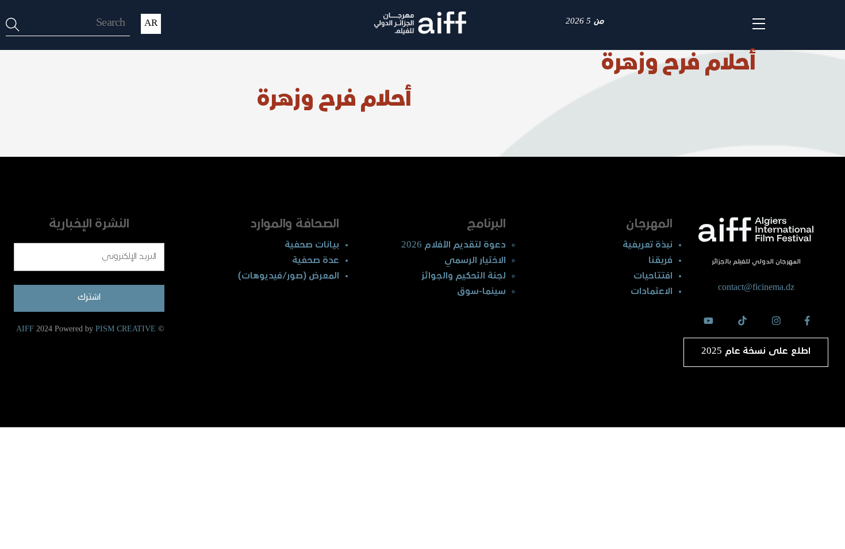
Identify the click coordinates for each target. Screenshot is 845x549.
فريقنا (660, 261)
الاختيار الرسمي (475, 261)
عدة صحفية (315, 261)
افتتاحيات (653, 276)
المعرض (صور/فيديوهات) (288, 276)
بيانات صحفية (312, 245)
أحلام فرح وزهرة (678, 64)
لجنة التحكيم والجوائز (463, 276)
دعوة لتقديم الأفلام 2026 (453, 245)
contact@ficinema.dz (756, 287)
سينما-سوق (481, 292)
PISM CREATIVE (125, 328)
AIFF (25, 328)
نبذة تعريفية (648, 245)
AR (151, 24)
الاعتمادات (652, 292)
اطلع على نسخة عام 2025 (756, 352)
